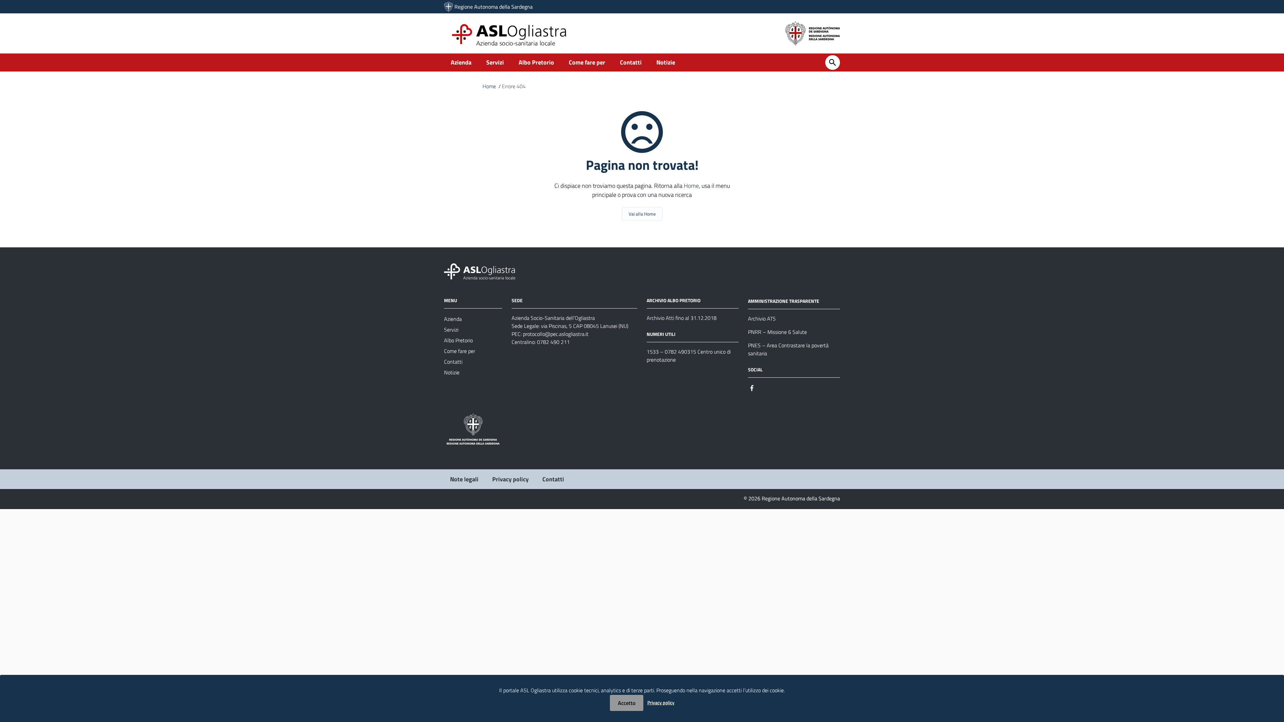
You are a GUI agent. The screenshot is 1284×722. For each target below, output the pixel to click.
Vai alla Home (642, 213)
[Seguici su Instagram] (764, 387)
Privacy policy (510, 479)
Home (489, 86)
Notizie (665, 62)
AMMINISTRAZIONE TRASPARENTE (783, 301)
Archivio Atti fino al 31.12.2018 (682, 318)
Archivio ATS (762, 319)
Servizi (495, 62)
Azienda (461, 62)
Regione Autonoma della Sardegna (493, 7)
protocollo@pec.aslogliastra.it (555, 334)
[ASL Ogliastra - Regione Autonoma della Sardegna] (479, 270)
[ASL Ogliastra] (448, 7)
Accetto (626, 703)
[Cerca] (832, 62)
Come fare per (587, 62)
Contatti (631, 62)
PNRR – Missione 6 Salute (777, 332)
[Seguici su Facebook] (752, 387)
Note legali (464, 479)
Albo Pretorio (536, 62)
